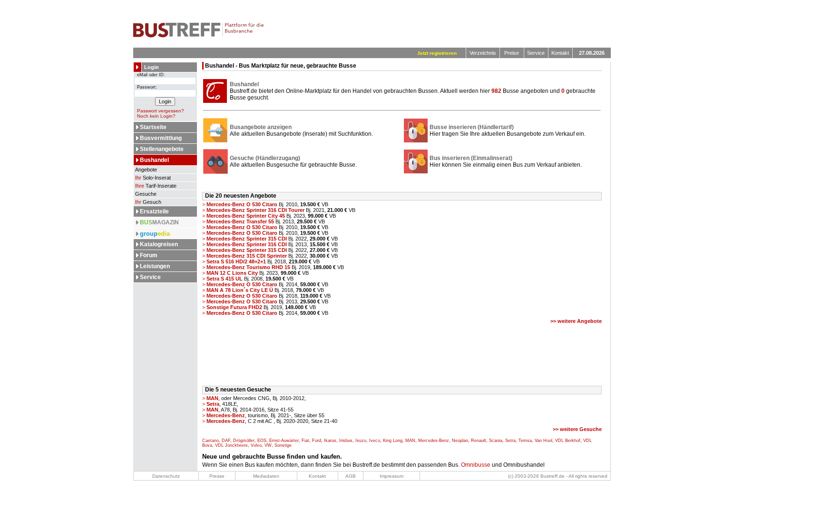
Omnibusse (475, 465)
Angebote (145, 169)
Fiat (305, 440)
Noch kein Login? (156, 116)
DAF (226, 440)
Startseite (153, 127)
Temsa (525, 440)
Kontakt (560, 53)
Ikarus (330, 440)
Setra (510, 440)
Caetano (210, 440)
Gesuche (145, 194)
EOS (261, 440)
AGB (350, 476)
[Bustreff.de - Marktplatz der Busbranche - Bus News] (198, 35)
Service (536, 53)
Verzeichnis (483, 53)
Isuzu (360, 440)
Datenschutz (166, 476)
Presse (217, 476)
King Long (392, 440)
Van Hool (543, 440)
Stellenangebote (162, 149)
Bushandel (154, 160)
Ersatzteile (154, 211)
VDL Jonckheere (231, 445)
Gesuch (148, 202)
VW (268, 445)
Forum (148, 255)
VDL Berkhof (567, 440)
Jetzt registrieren (437, 53)
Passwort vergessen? (160, 110)
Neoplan (460, 440)
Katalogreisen (159, 244)
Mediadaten (266, 476)
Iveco (374, 440)
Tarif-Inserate (155, 186)
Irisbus (345, 440)
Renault (478, 440)
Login (151, 67)
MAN (410, 440)
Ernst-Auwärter (284, 440)
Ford (316, 440)
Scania (495, 440)
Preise (511, 53)
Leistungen (155, 266)
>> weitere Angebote (576, 321)
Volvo (256, 445)
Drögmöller (243, 440)
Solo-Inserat (153, 178)
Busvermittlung (161, 138)
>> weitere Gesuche (577, 429)
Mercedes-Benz (433, 440)
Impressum (391, 476)
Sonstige (283, 445)
